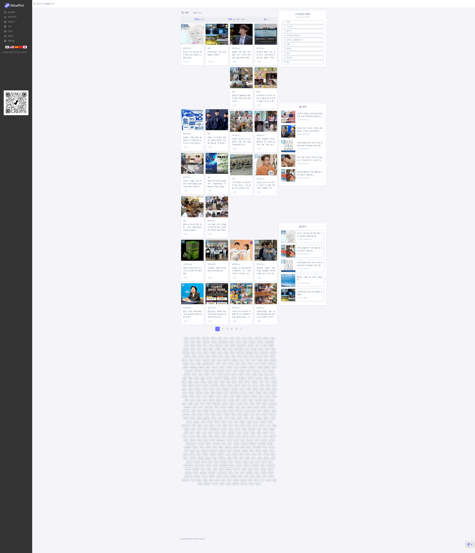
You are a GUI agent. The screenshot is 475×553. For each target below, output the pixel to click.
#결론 (266, 360)
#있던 (200, 375)
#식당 (246, 404)
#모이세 (233, 378)
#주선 (260, 396)
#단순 (196, 404)
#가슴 (194, 407)
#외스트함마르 (241, 346)
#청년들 (271, 429)
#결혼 (229, 458)
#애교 (246, 476)
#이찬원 (241, 371)
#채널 (254, 375)
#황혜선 (211, 396)
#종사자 (266, 418)
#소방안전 (228, 469)
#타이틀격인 (242, 378)
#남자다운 (258, 400)
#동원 (260, 367)
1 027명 (288, 27)
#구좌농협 (187, 447)
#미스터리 (220, 371)
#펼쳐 (220, 447)
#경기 (239, 356)
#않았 (233, 418)
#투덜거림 (272, 393)
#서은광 (219, 476)
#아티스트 (271, 407)
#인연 (240, 476)
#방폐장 (271, 346)
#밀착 (218, 400)
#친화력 (258, 393)
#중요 (268, 386)
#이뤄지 (192, 418)
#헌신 (256, 353)
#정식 (192, 400)
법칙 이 (288, 31)
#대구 (192, 364)
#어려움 (250, 346)
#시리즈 (229, 440)
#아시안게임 (214, 386)
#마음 (259, 433)
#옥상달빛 (223, 462)
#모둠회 (205, 455)
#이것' (248, 375)
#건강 (236, 367)
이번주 (238, 19)
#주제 (206, 415)
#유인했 (206, 371)
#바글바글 (193, 367)
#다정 (216, 462)
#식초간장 (193, 458)
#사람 (231, 396)
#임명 (215, 466)
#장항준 (233, 476)
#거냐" (262, 480)
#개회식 (222, 386)
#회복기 (225, 404)
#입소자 (219, 415)
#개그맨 (204, 476)
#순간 (190, 389)
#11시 (257, 462)
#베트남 (251, 393)
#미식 (213, 375)
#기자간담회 (254, 466)
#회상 (236, 422)
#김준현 (230, 407)
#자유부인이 (188, 371)
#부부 (250, 480)
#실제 (220, 418)
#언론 (273, 458)
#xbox (253, 436)
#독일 (236, 440)
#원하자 (265, 433)
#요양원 (227, 415)
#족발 (200, 484)
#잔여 (266, 356)
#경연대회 (196, 469)
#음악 (249, 407)
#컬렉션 (208, 444)
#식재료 (266, 455)
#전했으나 (231, 436)
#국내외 (256, 407)
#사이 (257, 364)
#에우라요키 (218, 346)
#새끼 (224, 364)
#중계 (184, 386)
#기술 (218, 411)
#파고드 (222, 367)
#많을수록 (206, 418)
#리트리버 (198, 371)
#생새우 (265, 451)
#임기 (270, 462)
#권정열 (200, 458)
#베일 (228, 382)
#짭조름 (213, 455)
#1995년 (244, 444)
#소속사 (226, 476)
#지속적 (236, 447)
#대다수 (237, 429)
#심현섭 (196, 422)
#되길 (196, 378)
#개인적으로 (264, 353)
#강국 (247, 349)
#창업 (259, 429)
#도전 (255, 426)
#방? (274, 480)
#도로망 (265, 338)
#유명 (206, 393)
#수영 (205, 389)
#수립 (238, 338)
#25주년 (245, 436)
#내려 (186, 433)
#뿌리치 (263, 364)
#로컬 (231, 429)
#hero (274, 378)
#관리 (246, 418)
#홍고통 (186, 429)
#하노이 (242, 389)
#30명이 (224, 429)
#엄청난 (242, 422)
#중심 (224, 411)
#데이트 (246, 433)
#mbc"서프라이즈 (223, 375)
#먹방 (208, 404)
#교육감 (246, 466)
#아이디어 (237, 469)
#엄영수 (263, 422)
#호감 (204, 433)
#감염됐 (259, 418)
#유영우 (270, 473)
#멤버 (273, 349)
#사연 (237, 407)
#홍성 (274, 426)
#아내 (270, 422)
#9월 (219, 360)
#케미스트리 (240, 353)
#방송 (260, 375)
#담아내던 (207, 484)
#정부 (244, 429)
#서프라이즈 (256, 371)
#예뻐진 (238, 396)
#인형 (223, 433)
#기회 (268, 426)
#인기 (236, 426)
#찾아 (265, 429)
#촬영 (190, 404)
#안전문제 (249, 473)
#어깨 (210, 462)
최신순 (202, 19)
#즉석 (252, 476)
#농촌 (202, 447)
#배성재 (191, 386)
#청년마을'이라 (214, 429)
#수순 (241, 360)
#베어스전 (206, 360)
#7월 (193, 426)
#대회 (244, 386)
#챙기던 (250, 364)
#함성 (218, 389)
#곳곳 (199, 429)
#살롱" (213, 371)
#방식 (230, 473)
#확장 (259, 411)
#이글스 (198, 360)
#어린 (259, 455)
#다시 (226, 418)
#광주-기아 (226, 360)
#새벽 (247, 455)
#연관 (199, 411)
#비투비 (271, 476)
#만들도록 (252, 429)
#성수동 (223, 407)
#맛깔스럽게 (216, 404)
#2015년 (187, 356)
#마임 (229, 480)
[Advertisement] (15, 71)
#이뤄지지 (272, 415)
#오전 (235, 371)
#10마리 (214, 367)
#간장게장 (237, 451)
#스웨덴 (264, 346)
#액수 (243, 426)
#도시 (257, 346)
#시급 (230, 349)
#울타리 (185, 367)
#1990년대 (185, 426)
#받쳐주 (258, 484)
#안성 (231, 342)
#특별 (190, 378)
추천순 (197, 19)
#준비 (199, 455)
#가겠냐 (267, 396)
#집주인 (234, 375)
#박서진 (219, 396)
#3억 (230, 426)
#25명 (270, 444)
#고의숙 (239, 466)
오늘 (234, 19)
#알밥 (228, 455)
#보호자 (239, 418)
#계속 (273, 367)
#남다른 (273, 353)
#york (196, 382)
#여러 (219, 426)
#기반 (186, 342)
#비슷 (252, 418)
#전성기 (212, 426)
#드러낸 (244, 393)
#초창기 (272, 440)
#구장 (191, 360)
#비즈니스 (186, 411)
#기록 (262, 386)
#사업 (192, 338)
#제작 (209, 469)
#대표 (185, 393)
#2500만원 (256, 447)
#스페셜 (201, 356)
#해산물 (244, 451)
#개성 (193, 415)
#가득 (264, 371)
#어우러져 (259, 378)
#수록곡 (251, 378)
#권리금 (264, 415)
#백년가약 (222, 458)
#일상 (268, 480)
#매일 (185, 455)
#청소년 (187, 469)
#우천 (251, 356)
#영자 (210, 433)
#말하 (222, 484)
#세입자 (207, 375)
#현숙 (223, 436)
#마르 (218, 364)
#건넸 (265, 400)
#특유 (233, 356)
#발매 (210, 382)
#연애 (247, 458)
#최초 (192, 346)
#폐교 (193, 429)
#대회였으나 (226, 389)
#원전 (233, 346)
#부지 (186, 346)
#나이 (272, 433)
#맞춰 (198, 364)
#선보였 (266, 458)
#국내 (247, 411)
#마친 (224, 400)
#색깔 (266, 375)
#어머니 (217, 422)
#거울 (259, 458)
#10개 (234, 382)
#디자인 (201, 444)
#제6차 (213, 338)
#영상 (215, 469)
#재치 (231, 462)
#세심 (274, 396)
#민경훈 (254, 349)
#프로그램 (186, 353)
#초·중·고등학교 (221, 473)
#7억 (186, 451)
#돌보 (208, 367)
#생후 (251, 484)
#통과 (220, 338)
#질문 (249, 422)
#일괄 (186, 338)
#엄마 (237, 364)
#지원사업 (228, 447)
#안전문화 (203, 473)
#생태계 (192, 440)
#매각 (233, 415)
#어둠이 (219, 393)
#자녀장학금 (261, 444)
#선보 (223, 444)
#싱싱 (185, 458)
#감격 (268, 389)
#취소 (245, 356)
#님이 (185, 436)
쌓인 (287, 62)
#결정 (259, 360)
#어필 (204, 436)
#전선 (241, 458)
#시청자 (239, 404)
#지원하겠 (222, 451)
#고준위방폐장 (269, 342)
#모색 (253, 411)
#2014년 (238, 462)
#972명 (271, 447)
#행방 (225, 426)
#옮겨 (205, 400)
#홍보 (250, 469)
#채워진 (203, 382)
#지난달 (197, 462)
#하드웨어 (216, 444)
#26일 (208, 447)
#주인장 (258, 451)
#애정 (245, 462)
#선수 (267, 382)
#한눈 (274, 389)
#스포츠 (205, 386)
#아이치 (237, 386)
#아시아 (198, 386)
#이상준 (234, 389)
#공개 (184, 382)
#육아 (256, 480)
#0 (249, 386)
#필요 (211, 349)
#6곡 (261, 382)
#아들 (228, 484)
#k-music (239, 411)
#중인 (250, 338)
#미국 (205, 396)
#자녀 (229, 444)
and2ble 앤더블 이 (292, 35)
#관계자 (263, 407)
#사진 (251, 462)
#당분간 (213, 353)
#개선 (272, 338)
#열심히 (232, 404)
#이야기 (228, 371)
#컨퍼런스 (267, 411)
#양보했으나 (231, 433)
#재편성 (186, 364)
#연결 (193, 411)
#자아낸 (256, 422)
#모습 (264, 404)
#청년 (249, 426)
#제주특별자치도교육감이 (227, 466)
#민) (198, 451)
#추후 (253, 360)
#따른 (245, 342)
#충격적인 (187, 375)
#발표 (208, 356)
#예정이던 (273, 360)
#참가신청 (188, 473)
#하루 (224, 422)
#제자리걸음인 (239, 349)
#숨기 (272, 375)
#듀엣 (223, 480)
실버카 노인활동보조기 (293, 40)
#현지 (262, 389)
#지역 (244, 338)
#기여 (264, 447)
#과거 (203, 422)
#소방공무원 (270, 466)
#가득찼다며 (272, 404)
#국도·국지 (205, 338)
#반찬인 (234, 455)
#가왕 (264, 476)
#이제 (235, 458)
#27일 (264, 462)
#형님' (261, 349)
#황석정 (211, 476)
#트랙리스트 (217, 378)
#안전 (242, 473)
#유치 (205, 346)
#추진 (232, 338)
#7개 (226, 338)
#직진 (238, 436)
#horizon (250, 440)
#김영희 (254, 396)
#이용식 (210, 422)
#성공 (226, 346)
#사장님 (231, 364)
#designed (221, 440)
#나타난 (244, 400)
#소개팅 (231, 400)
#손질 (273, 455)
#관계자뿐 (186, 415)
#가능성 (200, 415)
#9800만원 (213, 451)
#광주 (247, 360)
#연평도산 (221, 455)
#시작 (198, 349)
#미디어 (231, 411)
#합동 (211, 480)
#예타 (198, 338)
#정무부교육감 (188, 466)
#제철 (251, 451)
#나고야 (230, 386)
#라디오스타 (188, 476)
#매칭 (274, 411)
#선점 (204, 349)
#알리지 (189, 422)
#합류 (226, 353)
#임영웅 (226, 378)
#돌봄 (245, 415)
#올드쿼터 (199, 393)
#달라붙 (267, 367)
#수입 (230, 422)
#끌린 (199, 400)
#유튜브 (241, 375)
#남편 (214, 458)
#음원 (190, 382)
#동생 (186, 400)
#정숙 (253, 433)
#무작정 (229, 367)
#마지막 (214, 356)
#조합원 (236, 444)
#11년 (199, 353)
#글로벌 (206, 411)
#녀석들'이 (187, 407)
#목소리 (211, 400)
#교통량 (260, 342)
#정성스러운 (208, 407)
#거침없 (197, 476)
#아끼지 (215, 484)
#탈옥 (184, 378)
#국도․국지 (258, 338)
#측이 (257, 415)
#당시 (216, 407)
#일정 (272, 356)
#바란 (195, 473)
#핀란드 (186, 349)
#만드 (237, 400)
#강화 (198, 342)
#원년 (193, 353)
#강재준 (236, 480)
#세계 (211, 346)
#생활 (244, 469)
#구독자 (198, 396)
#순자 (192, 433)
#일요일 (271, 371)
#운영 (199, 346)
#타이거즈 (259, 356)
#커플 (210, 436)
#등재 (265, 393)
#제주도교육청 (199, 466)
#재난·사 (270, 469)
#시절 (205, 426)
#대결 (205, 480)
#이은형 (243, 480)
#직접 (203, 469)
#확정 (213, 360)
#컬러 (186, 440)
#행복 (251, 400)
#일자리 (261, 426)
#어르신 (214, 418)
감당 (287, 53)
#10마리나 (272, 364)
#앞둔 (273, 418)
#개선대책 (211, 473)
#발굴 (256, 473)
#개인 (256, 469)
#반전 (248, 371)
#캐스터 (255, 386)
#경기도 (214, 342)
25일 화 (288, 58)
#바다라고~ (252, 367)
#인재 (214, 447)
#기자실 (208, 466)
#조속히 (238, 342)
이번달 (243, 19)
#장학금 (204, 451)
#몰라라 (201, 367)
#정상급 (274, 382)
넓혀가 (287, 49)
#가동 (192, 349)
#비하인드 (186, 480)
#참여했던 (249, 353)
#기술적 (217, 349)
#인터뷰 (217, 433)
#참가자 (263, 469)
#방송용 (191, 393)
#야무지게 (244, 367)
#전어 (272, 451)
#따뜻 (258, 404)
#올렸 (199, 426)
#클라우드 (272, 436)
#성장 (248, 447)
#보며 (252, 404)
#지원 (205, 429)
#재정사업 (206, 342)
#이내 (226, 393)
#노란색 (191, 436)
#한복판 (185, 396)
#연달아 (235, 360)
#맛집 (248, 389)
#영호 (198, 433)
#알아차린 (235, 484)
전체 (230, 19)
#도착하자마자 (235, 393)
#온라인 (247, 382)
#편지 (202, 404)
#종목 (184, 389)
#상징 (212, 440)
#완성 (240, 382)
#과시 (217, 480)
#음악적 (266, 378)
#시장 (212, 411)
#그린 (242, 440)
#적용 (199, 440)
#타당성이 (252, 342)
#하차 (267, 349)
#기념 (259, 436)
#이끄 (221, 356)
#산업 (243, 407)
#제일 (227, 356)
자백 (287, 22)
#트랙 (216, 382)
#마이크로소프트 (191, 444)
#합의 (224, 349)
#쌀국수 (255, 389)
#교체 (274, 386)
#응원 (225, 396)
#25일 (204, 462)
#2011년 (189, 462)
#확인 (212, 393)
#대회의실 (253, 444)
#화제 (191, 396)
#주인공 (192, 455)
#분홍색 (217, 436)
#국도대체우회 (223, 342)
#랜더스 (184, 360)
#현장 (241, 455)
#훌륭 (192, 451)
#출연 (258, 476)
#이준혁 (263, 473)
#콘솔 (265, 436)
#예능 (194, 356)
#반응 (198, 436)
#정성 (229, 451)
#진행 (212, 415)
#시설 (251, 415)
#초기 (257, 440)
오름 (287, 44)
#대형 (222, 382)
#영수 (239, 433)
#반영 (199, 418)
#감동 (271, 400)
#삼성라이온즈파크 (208, 364)
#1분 (236, 473)
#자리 (220, 353)
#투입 (232, 353)
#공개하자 (246, 396)
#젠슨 (194, 375)
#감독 (199, 480)
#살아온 (254, 382)
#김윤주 (208, 458)
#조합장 (195, 447)
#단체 (221, 469)
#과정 (185, 418)
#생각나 (206, 440)
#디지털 (209, 378)
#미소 (253, 458)
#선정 (192, 342)
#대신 (243, 364)
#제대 (239, 415)
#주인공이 (198, 389)
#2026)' (264, 440)
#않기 (262, 466)
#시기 (200, 407)
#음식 (184, 404)
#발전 (242, 447)
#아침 (253, 455)
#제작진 (206, 353)
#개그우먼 (244, 484)
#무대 (193, 480)
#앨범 (202, 378)
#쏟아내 (211, 389)
